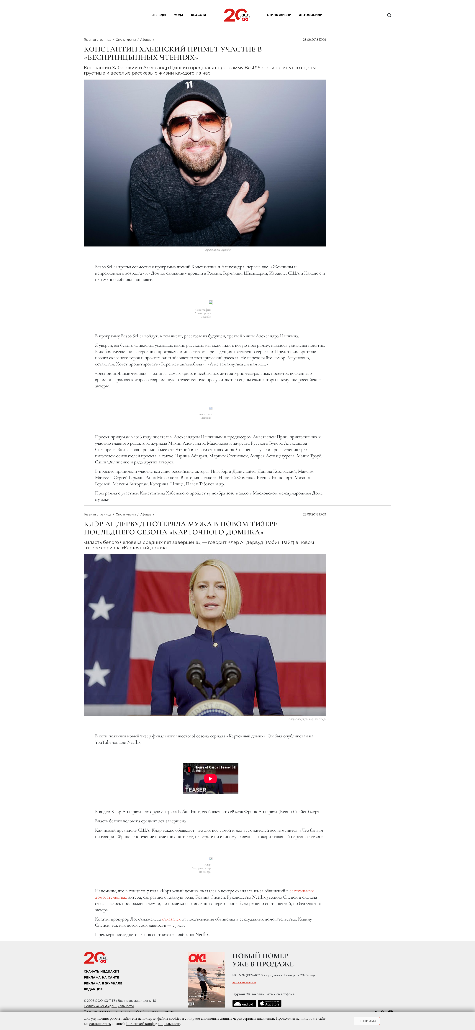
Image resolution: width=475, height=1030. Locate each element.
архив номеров (244, 982)
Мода (178, 15)
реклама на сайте (101, 977)
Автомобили (310, 15)
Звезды (159, 15)
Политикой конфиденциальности (153, 1023)
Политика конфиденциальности (109, 1006)
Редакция (93, 989)
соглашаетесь (100, 1023)
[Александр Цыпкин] (210, 408)
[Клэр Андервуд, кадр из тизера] (211, 858)
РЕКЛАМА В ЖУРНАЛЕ (103, 983)
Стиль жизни (279, 15)
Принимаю (367, 1021)
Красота (198, 15)
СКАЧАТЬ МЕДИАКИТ (101, 971)
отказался (171, 919)
